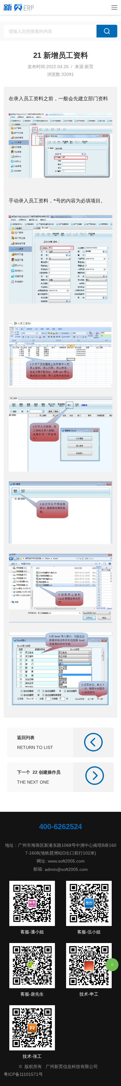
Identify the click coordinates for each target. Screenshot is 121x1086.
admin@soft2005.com (66, 869)
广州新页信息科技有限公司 (72, 1066)
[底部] (112, 964)
